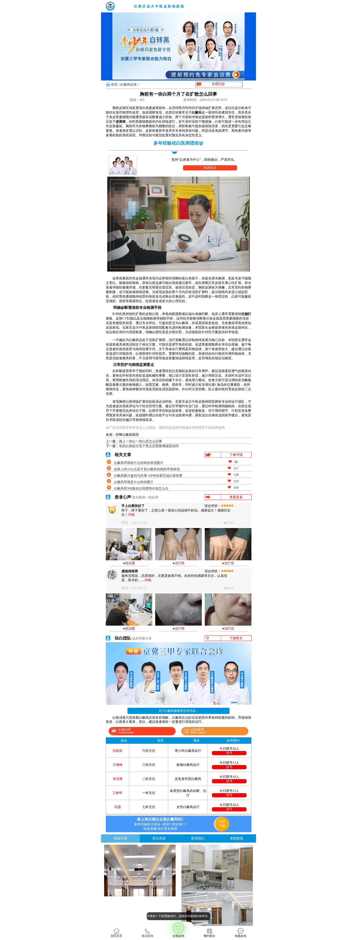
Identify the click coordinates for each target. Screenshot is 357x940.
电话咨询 (147, 936)
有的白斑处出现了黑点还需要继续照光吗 (148, 446)
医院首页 (116, 936)
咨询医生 (210, 168)
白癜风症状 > (129, 84)
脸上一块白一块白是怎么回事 (140, 441)
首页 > (115, 84)
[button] (175, 77)
